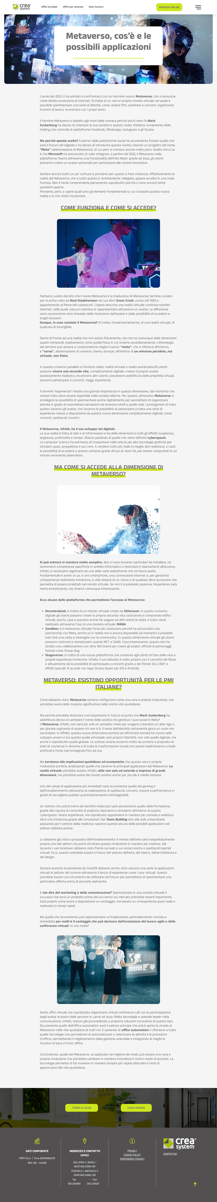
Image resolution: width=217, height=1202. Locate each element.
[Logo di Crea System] (20, 7)
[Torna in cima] (195, 1184)
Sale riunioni (96, 7)
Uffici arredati (49, 7)
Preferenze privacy (132, 1159)
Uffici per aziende (73, 7)
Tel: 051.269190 (74, 1182)
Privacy (132, 1151)
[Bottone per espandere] (198, 7)
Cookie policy (132, 1155)
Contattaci (170, 1154)
